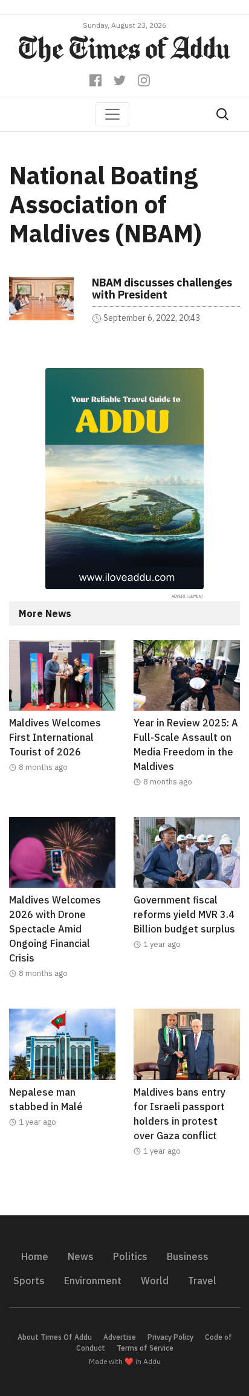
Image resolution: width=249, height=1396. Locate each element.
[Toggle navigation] (112, 114)
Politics (130, 1256)
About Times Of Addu (55, 1337)
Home (34, 1256)
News (81, 1256)
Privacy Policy (170, 1337)
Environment (92, 1281)
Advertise (119, 1337)
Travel (202, 1281)
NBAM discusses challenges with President (162, 289)
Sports (29, 1281)
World (155, 1281)
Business (188, 1256)
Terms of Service (145, 1347)
